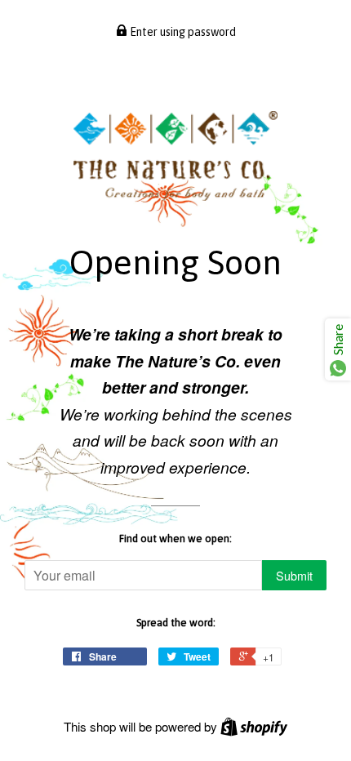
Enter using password (181, 31)
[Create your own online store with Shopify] (253, 726)
